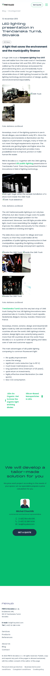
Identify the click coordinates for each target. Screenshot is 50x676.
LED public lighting (24, 163)
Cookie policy (38, 669)
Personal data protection (12, 667)
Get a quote (24, 532)
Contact (6, 649)
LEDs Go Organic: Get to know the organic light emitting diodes (13, 400)
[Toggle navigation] (46, 5)
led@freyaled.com (26, 524)
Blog (4, 11)
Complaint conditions (22, 669)
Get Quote (37, 5)
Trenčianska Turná (11, 308)
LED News (6, 42)
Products (6, 634)
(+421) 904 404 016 (26, 518)
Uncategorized (14, 11)
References (7, 637)
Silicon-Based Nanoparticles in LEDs (32, 396)
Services (6, 631)
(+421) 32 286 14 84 (26, 521)
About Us (6, 644)
